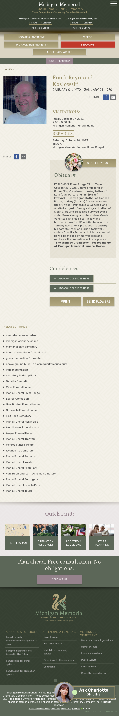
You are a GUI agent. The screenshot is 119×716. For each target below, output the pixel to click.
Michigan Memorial (59, 4)
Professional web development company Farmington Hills (54, 708)
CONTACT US (59, 579)
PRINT (65, 301)
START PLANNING (59, 60)
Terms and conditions (93, 711)
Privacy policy (111, 711)
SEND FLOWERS (97, 163)
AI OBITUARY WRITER (59, 52)
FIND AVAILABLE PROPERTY (31, 44)
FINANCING (87, 44)
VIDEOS (87, 37)
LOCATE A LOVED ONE (31, 37)
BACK (11, 69)
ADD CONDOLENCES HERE (72, 278)
